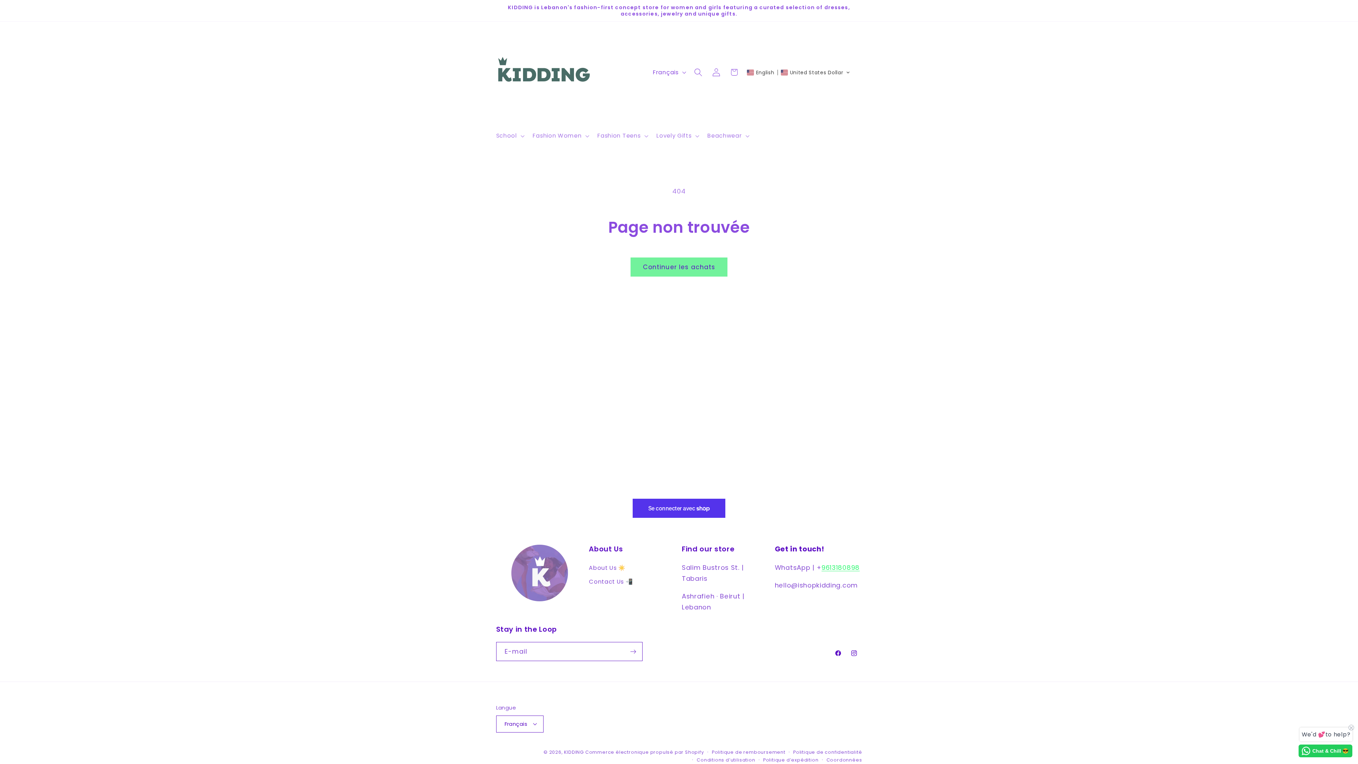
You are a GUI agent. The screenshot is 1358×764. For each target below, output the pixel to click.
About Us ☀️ (607, 568)
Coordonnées (844, 760)
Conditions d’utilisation (726, 760)
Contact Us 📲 (611, 582)
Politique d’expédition (791, 760)
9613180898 (841, 567)
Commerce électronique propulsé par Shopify (644, 752)
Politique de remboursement (748, 752)
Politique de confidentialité (827, 752)
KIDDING (574, 752)
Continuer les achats (679, 267)
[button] (509, 135)
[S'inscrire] (633, 651)
